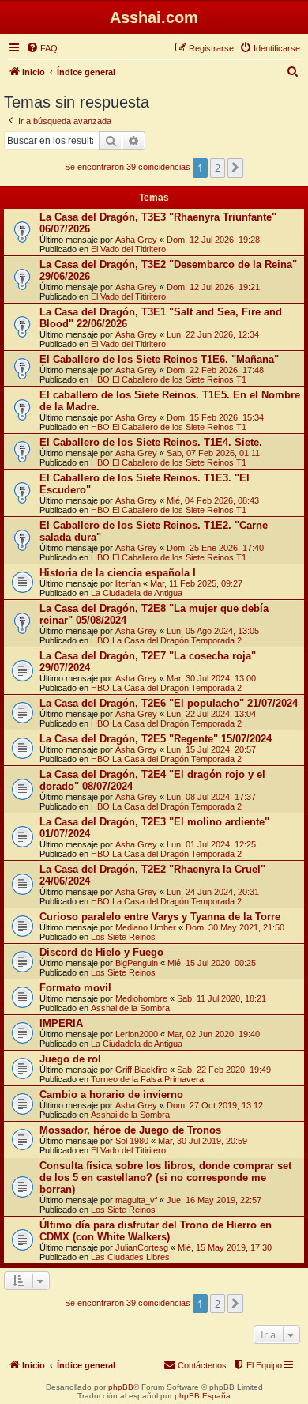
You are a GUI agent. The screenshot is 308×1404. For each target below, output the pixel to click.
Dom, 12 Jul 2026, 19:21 (213, 287)
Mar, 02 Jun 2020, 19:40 (213, 1034)
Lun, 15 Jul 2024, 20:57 (211, 749)
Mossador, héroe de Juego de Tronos (130, 1130)
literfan (128, 583)
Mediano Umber (145, 927)
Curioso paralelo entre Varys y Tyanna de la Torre (159, 917)
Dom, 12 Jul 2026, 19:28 (213, 239)
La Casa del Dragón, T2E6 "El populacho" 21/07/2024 (168, 703)
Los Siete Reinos (123, 937)
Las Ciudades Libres (130, 1257)
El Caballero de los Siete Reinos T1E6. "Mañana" (159, 359)
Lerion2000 (136, 1034)
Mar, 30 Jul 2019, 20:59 (202, 1140)
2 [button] (217, 167)
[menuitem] (42, 48)
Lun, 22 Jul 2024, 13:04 (211, 714)
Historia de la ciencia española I (117, 573)
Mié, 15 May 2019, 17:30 (225, 1247)
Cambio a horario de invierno (111, 1094)
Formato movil (75, 988)
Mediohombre (141, 998)
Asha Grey (136, 239)
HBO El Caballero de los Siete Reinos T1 (168, 379)
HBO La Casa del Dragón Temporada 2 (166, 640)
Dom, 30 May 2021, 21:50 (235, 927)
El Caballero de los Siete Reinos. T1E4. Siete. (150, 442)
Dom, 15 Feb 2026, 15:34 (215, 417)
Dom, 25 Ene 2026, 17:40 (215, 548)
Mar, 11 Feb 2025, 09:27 (196, 583)
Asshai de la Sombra (130, 1008)
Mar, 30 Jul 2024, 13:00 (211, 678)
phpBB (120, 1387)
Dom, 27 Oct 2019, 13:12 (215, 1105)
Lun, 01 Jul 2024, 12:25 (211, 844)
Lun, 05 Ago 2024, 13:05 (213, 631)
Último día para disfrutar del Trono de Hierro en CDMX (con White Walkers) (155, 1231)
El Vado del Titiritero (128, 249)
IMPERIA (61, 1023)
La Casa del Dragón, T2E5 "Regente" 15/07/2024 (155, 739)
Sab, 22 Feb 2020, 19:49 (224, 1069)
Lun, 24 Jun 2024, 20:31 (213, 891)
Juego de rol (70, 1059)
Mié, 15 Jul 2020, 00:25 (211, 963)
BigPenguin (136, 963)
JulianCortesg (141, 1247)
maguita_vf (136, 1200)
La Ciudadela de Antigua (136, 593)
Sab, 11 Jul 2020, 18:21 (221, 998)
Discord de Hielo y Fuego (101, 952)
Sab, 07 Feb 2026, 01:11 (213, 453)
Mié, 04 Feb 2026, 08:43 (213, 500)
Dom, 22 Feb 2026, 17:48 (215, 370)
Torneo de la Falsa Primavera (147, 1079)
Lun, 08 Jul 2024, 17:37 (211, 797)
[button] (235, 167)
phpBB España (203, 1395)
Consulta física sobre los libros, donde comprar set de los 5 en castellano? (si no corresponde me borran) (165, 1177)
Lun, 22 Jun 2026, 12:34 (213, 334)
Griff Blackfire (141, 1069)
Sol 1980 (131, 1140)
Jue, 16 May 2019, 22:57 (214, 1200)
